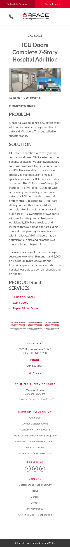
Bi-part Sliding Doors (25, 308)
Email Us (35, 372)
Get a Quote (52, 4)
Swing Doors (20, 302)
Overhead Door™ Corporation (35, 514)
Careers (35, 496)
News (35, 490)
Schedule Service (17, 4)
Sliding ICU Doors (24, 296)
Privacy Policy (35, 508)
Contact (35, 502)
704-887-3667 (35, 365)
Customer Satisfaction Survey (35, 484)
